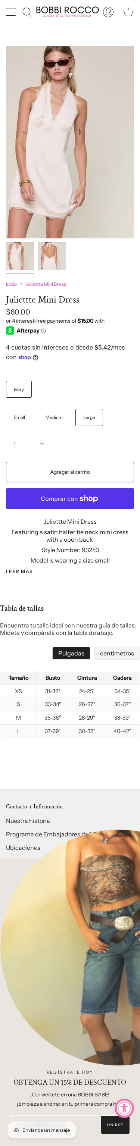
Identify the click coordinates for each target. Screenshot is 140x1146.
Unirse (115, 1124)
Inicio (11, 284)
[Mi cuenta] (108, 12)
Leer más (19, 571)
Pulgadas (71, 653)
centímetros (117, 653)
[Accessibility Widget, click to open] (124, 1108)
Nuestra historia (28, 820)
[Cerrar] (129, 869)
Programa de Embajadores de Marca (57, 834)
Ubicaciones (23, 847)
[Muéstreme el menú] (11, 12)
